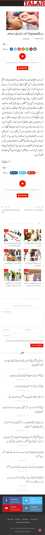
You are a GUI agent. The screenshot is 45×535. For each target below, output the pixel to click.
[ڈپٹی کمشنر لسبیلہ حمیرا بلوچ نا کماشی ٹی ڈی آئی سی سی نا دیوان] (32, 235)
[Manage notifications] (40, 530)
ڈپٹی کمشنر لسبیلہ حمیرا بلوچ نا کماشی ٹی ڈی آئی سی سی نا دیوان (26, 376)
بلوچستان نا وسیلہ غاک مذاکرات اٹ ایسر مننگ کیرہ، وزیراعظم (25, 467)
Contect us (18, 519)
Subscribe (23, 68)
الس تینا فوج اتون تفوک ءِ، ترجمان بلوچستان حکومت (33, 210)
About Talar (10, 519)
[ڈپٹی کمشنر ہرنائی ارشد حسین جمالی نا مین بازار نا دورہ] (12, 255)
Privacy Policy (34, 519)
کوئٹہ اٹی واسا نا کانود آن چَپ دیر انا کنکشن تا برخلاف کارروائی (26, 397)
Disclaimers (25, 519)
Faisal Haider (27, 531)
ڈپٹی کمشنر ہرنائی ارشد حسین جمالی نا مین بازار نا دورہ (28, 386)
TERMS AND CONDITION (22, 522)
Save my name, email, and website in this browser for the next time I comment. (25, 341)
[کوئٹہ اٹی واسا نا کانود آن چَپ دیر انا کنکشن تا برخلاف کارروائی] (32, 255)
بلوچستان (6, 230)
